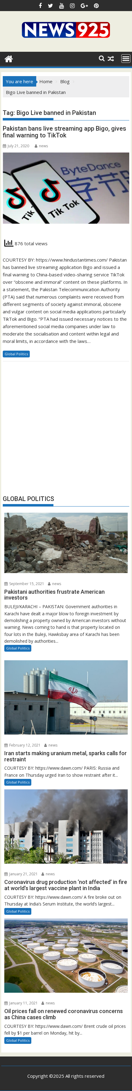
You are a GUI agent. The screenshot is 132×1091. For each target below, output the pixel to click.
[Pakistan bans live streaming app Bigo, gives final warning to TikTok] (66, 191)
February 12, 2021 (24, 745)
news (43, 146)
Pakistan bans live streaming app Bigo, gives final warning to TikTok (64, 132)
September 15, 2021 (26, 583)
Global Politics (16, 354)
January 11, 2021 (23, 1003)
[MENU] (125, 58)
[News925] (9, 58)
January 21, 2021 (23, 874)
